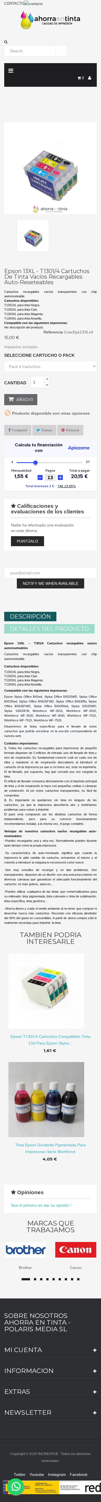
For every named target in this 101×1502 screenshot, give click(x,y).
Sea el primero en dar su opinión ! (41, 1205)
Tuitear (46, 430)
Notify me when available (50, 583)
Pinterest (72, 430)
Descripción (30, 616)
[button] (50, 42)
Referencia (53, 332)
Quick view (51, 986)
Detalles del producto (49, 628)
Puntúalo (27, 541)
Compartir (19, 430)
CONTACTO (14, 3)
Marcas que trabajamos (50, 1226)
